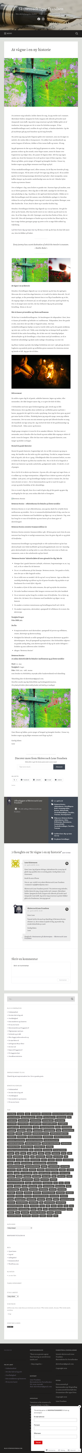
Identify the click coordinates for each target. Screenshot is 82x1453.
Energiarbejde (11, 1130)
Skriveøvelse (64, 1196)
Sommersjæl (11, 1202)
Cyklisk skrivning (61, 1117)
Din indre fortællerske (26, 1127)
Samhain (24, 1186)
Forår (31, 1150)
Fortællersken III (48, 1137)
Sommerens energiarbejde (67, 1199)
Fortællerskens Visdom (13, 1147)
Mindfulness (11, 1176)
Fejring (58, 1130)
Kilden (19, 1170)
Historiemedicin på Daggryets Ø (18, 1028)
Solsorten (49, 1199)
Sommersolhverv (34, 1202)
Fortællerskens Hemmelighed (33, 1143)
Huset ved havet (58, 1156)
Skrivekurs (19, 1193)
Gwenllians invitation (15, 1056)
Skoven (68, 1186)
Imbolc (27, 1160)
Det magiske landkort (35, 1124)
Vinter (17, 1212)
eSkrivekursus (59, 806)
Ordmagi (37, 1179)
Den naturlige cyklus (48, 1120)
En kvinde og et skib (14, 1034)
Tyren (71, 1206)
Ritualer (10, 1186)
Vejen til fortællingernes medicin (57, 1209)
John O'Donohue (65, 1166)
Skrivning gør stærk (20, 1199)
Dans (69, 1117)
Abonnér (59, 767)
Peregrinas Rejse (48, 1183)
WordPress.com (13, 1264)
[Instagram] (43, 18)
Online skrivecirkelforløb (14, 1179)
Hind (32, 1156)
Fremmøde (10, 1153)
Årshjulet (42, 1216)
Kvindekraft (41, 1170)
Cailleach (39, 1117)
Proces (61, 1183)
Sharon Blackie (32, 1186)
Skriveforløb (64, 810)
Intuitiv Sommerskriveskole (32, 1166)
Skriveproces (69, 1193)
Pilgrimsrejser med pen (15, 1031)
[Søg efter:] (41, 999)
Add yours (66, 853)
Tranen (60, 1206)
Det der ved (12, 1047)
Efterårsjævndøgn (66, 1127)
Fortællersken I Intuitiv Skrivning (16, 1140)
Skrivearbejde (33, 1189)
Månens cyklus (46, 1176)
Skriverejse (11, 1196)
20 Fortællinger (11, 1114)
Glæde (69, 1153)
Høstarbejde (11, 1160)
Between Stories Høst (13, 1117)
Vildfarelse (10, 1212)
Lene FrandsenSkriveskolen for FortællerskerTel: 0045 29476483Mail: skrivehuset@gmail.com (41, 1383)
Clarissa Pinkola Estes (49, 1117)
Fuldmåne (41, 1153)
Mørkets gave (61, 1176)
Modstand (19, 1176)
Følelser (48, 1153)
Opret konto (12, 1251)
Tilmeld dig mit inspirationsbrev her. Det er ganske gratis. (25, 1076)
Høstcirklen (20, 1160)
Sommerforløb (59, 824)
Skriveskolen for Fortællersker (41, 1196)
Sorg (41, 1202)
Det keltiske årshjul (23, 1124)
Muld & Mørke (36, 1176)
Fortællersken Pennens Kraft (51, 1140)
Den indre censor (12, 1120)
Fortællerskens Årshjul (27, 1147)
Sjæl (40, 1186)
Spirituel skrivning (49, 1202)
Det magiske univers (13, 1127)
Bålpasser (57, 818)
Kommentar (63, 980)
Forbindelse (11, 1133)
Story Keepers (34, 1206)
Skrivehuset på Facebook (16, 1236)
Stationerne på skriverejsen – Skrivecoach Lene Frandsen (45, 937)
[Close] (79, 1406)
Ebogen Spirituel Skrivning (47, 1127)
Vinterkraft (50, 1212)
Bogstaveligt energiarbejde (28, 1117)
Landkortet (70, 1170)
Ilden (66, 820)
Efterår (58, 1127)
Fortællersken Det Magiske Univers (59, 1133)
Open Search (76, 33)
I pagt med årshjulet (54, 1166)
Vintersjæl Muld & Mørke (14, 1216)
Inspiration (51, 1160)
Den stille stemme (59, 1120)
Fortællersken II (22, 1137)
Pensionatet (53, 1179)
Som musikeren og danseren (17, 1021)
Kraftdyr (25, 1170)
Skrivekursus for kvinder (48, 1193)
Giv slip (63, 1153)
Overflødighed (13, 1018)
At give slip (20, 1114)
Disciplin (36, 1127)
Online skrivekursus (27, 1179)
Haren (9, 1156)
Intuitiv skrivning (52, 1163)
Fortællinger (49, 1147)
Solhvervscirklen (31, 1199)
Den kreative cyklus (23, 1120)
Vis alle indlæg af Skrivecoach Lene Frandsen (28, 810)
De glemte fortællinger (61, 839)
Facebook (8, 1350)
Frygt (17, 1153)
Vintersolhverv (26, 1216)
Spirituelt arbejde (61, 1202)
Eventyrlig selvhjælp (49, 1130)
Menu (9, 33)
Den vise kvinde (12, 1124)
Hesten (26, 1156)
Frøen (29, 1153)
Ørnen (55, 1216)
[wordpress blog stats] (10, 1327)
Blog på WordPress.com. (13, 1448)
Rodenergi (17, 1186)
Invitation (44, 1166)
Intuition (17, 1163)
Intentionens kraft (68, 1160)
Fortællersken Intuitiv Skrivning (34, 1140)
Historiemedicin (40, 1156)
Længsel (17, 1173)
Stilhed (26, 1206)
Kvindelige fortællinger (51, 1170)
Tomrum (57, 814)
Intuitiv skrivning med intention (15, 1166)
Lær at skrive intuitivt (26, 1173)
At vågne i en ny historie (31, 49)
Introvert (10, 1163)
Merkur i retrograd (64, 1173)
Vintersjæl (58, 1212)
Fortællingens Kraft (39, 1147)
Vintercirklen (25, 1212)
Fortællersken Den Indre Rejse (40, 1133)
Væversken (35, 1216)
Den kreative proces (35, 1120)
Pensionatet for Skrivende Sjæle (15, 1183)
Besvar (66, 863)
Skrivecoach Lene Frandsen (41, 9)
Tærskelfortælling (12, 1209)
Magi (35, 1173)
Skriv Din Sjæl (24, 1189)
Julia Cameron (11, 1170)
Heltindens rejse (18, 1156)
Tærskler (71, 812)
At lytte (27, 1114)
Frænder (23, 1153)
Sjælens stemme (60, 1186)
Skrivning (10, 1199)
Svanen (42, 1206)
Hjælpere (49, 1156)
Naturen (69, 1176)
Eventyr (29, 1130)
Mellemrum (58, 822)
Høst (66, 1156)
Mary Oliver (55, 1173)
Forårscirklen (38, 1150)
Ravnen (56, 810)
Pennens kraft (44, 1179)
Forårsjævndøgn (47, 1150)
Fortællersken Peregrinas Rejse (15, 1143)
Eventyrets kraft (38, 1130)
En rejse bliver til (13, 1040)
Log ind (10, 1254)
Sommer (56, 1199)
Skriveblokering (43, 1189)
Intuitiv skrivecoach (26, 1163)
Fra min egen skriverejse (60, 1150)
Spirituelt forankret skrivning (15, 1206)
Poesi (55, 1183)
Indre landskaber (35, 1160)
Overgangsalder (63, 808)
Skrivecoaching (62, 1189)
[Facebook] (38, 18)
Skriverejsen (19, 1196)
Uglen (39, 1209)
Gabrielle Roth (55, 1153)
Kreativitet (32, 1170)
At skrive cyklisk (36, 1114)
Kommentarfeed (13, 1261)
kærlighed (62, 1170)
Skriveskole (28, 1196)
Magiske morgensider (44, 1173)
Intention (58, 1160)
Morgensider (27, 1176)
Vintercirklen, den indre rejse (38, 1212)
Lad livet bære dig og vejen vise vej (24, 230)
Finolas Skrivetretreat (68, 1130)
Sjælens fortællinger (49, 1186)
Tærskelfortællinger (60, 812)
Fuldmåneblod (13, 1012)
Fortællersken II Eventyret (34, 1137)
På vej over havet (13, 1025)
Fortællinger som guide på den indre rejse (18, 1150)
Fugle (34, 1153)
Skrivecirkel (53, 1189)
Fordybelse (19, 1133)
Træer (65, 1206)
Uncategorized (66, 814)
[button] (30, 270)
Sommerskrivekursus (22, 1202)
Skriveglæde (11, 1193)
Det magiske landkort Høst (49, 1124)
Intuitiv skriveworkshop (39, 1163)
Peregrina (28, 1183)
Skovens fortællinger (13, 1189)
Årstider (50, 1216)
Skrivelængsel (60, 1193)
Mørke (54, 1176)
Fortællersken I (11, 1137)
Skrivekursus (67, 822)
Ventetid (70, 1209)
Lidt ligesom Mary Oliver (16, 1044)
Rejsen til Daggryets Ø (15, 1050)
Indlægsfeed (12, 1258)
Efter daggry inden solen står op (18, 1037)
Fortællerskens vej (66, 1143)
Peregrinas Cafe (37, 1183)
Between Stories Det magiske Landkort (62, 1114)
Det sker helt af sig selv (15, 1015)
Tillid (48, 1206)
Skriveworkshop (54, 1196)
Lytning (10, 1173)
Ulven (45, 1209)
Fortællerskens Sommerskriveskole (51, 1143)
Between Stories (59, 804)
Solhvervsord (41, 1199)
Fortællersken (27, 1133)
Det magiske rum (63, 1124)
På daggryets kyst (14, 1053)
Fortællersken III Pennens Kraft (62, 1137)
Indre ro (44, 1160)
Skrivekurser (28, 1193)
